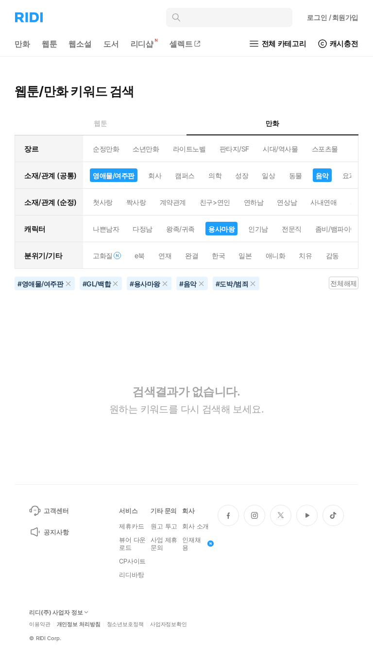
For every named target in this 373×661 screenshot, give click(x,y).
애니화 (276, 255)
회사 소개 (195, 526)
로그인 (332, 17)
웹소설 (80, 44)
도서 (111, 44)
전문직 (292, 229)
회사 (154, 175)
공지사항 (56, 532)
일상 (268, 175)
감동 (332, 255)
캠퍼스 (185, 175)
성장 (241, 175)
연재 (164, 255)
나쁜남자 (106, 229)
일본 (245, 255)
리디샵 (142, 44)
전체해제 (343, 283)
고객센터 (56, 510)
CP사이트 (132, 561)
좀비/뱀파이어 (336, 229)
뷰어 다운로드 (132, 543)
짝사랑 (136, 202)
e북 (140, 255)
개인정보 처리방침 (79, 624)
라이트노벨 (189, 149)
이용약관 (40, 624)
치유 (305, 255)
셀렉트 (181, 44)
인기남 (258, 229)
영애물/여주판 (114, 175)
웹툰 (49, 44)
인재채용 (191, 543)
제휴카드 (131, 526)
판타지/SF (234, 149)
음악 (322, 175)
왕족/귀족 (180, 229)
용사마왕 (221, 229)
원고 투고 (164, 526)
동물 (295, 175)
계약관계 (173, 202)
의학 (214, 175)
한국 (218, 255)
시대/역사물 (280, 149)
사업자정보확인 (168, 624)
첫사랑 (103, 202)
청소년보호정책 (125, 624)
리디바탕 (131, 574)
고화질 (103, 255)
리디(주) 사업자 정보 (56, 612)
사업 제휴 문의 (164, 543)
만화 (22, 44)
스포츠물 (325, 149)
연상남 (287, 202)
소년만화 (146, 149)
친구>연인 (215, 202)
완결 (191, 255)
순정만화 (106, 149)
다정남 (143, 229)
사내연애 (323, 202)
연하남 (254, 202)
